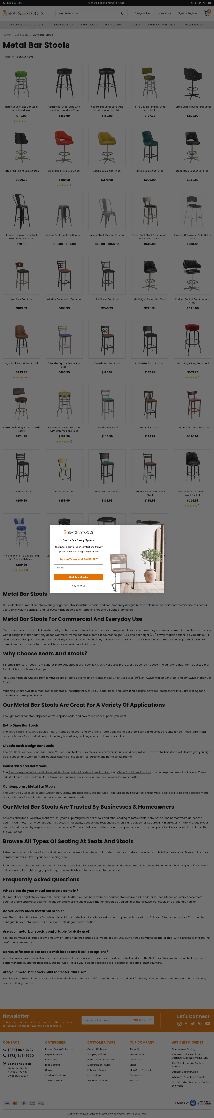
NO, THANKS (78, 586)
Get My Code (78, 577)
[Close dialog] (160, 528)
